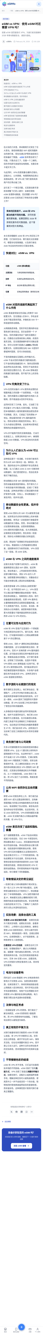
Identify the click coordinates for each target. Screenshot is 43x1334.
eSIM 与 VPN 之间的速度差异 (14, 100)
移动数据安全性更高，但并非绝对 (16, 96)
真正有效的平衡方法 (11, 132)
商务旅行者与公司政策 (12, 109)
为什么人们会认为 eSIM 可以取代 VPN (17, 93)
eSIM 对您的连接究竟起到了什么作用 (17, 87)
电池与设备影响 (9, 125)
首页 (3, 11)
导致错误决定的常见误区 (12, 119)
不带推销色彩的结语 (11, 135)
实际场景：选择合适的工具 (13, 122)
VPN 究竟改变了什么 (11, 90)
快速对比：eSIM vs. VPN (13, 83)
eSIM (22, 157)
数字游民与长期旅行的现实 (13, 106)
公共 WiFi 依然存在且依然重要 (14, 112)
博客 (11, 11)
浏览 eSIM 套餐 (20, 1146)
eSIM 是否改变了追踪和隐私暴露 (15, 116)
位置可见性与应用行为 (12, 103)
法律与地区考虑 (9, 129)
